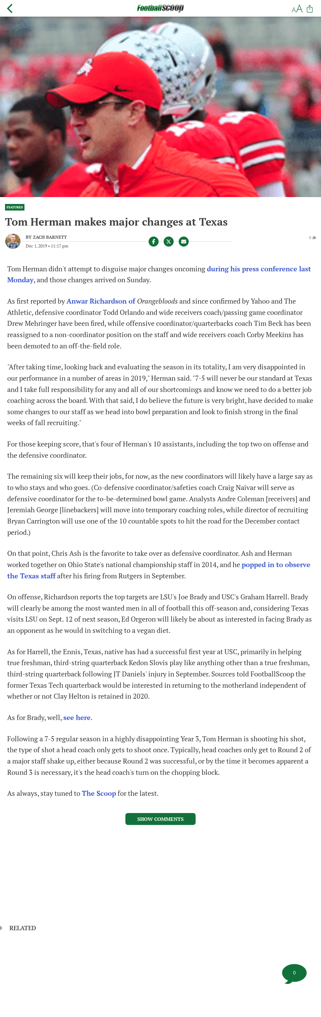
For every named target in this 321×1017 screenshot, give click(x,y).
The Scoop (99, 793)
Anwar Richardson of (101, 301)
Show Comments (160, 819)
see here (77, 717)
